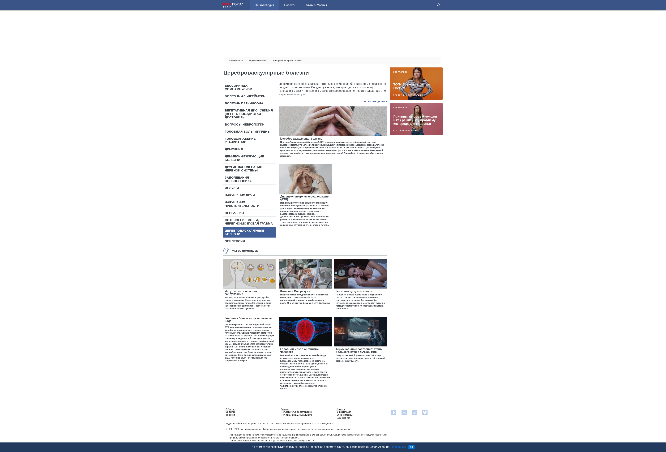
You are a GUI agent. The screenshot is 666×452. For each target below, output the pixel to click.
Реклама (285, 409)
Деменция (234, 149)
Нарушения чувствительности (242, 204)
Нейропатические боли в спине (412, 266)
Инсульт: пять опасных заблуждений (241, 292)
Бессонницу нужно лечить (354, 291)
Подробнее (398, 446)
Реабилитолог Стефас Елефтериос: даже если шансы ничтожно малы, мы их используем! (414, 191)
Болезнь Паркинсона (244, 103)
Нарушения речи (240, 195)
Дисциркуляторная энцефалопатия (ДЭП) (304, 198)
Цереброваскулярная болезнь (301, 138)
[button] (375, 101)
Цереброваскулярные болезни (244, 232)
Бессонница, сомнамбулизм (238, 87)
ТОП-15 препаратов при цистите (411, 86)
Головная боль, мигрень (247, 131)
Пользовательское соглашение (296, 412)
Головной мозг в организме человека (299, 350)
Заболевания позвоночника (238, 179)
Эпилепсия (235, 241)
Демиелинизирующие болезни (244, 158)
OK (411, 447)
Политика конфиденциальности (297, 415)
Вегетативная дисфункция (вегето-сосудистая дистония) (249, 114)
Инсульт (232, 188)
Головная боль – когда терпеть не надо (248, 319)
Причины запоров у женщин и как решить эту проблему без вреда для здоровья (415, 120)
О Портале (230, 409)
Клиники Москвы (316, 5)
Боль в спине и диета (410, 232)
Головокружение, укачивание (241, 140)
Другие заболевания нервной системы (243, 168)
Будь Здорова (343, 418)
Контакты (230, 412)
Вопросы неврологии (244, 124)
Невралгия (234, 213)
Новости (289, 5)
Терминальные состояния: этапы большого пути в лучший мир (359, 350)
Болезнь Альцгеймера (245, 96)
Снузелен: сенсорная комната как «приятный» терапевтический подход (412, 156)
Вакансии (230, 415)
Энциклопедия (264, 5)
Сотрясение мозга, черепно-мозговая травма (249, 221)
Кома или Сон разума (295, 291)
